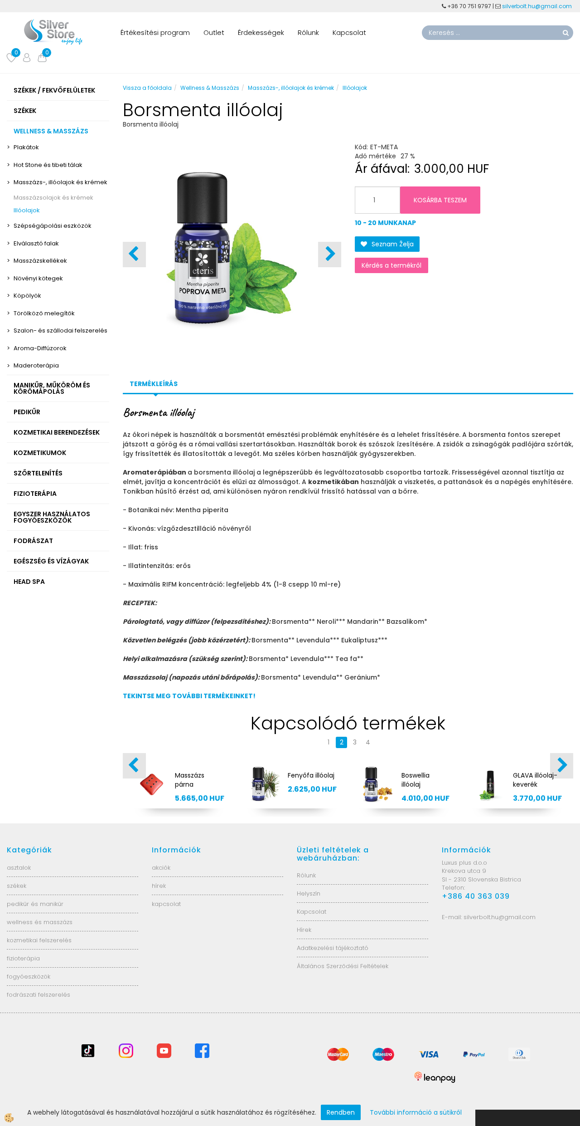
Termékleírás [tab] (154, 383)
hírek (159, 885)
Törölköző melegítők (44, 313)
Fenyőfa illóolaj (311, 775)
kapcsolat (166, 904)
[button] (329, 254)
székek (16, 885)
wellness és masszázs (39, 922)
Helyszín (308, 893)
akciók (161, 867)
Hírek (304, 929)
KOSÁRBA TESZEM (440, 200)
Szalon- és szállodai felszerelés (60, 330)
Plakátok (26, 147)
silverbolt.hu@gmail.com (537, 6)
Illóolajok (27, 210)
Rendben (341, 1112)
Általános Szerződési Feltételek (342, 966)
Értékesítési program (155, 32)
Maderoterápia (36, 365)
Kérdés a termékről (391, 265)
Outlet (213, 32)
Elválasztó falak (36, 243)
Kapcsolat (349, 32)
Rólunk (308, 32)
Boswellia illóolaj (415, 780)
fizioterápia (23, 958)
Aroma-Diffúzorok (40, 348)
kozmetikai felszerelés (39, 940)
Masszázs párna (189, 780)
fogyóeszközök (28, 976)
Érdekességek (261, 32)
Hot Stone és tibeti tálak (48, 165)
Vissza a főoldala (147, 88)
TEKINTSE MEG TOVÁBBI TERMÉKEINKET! (189, 695)
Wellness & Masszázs (209, 88)
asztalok (19, 867)
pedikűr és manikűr (35, 904)
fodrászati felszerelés (38, 994)
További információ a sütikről (416, 1112)
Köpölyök (27, 295)
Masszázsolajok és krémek (53, 197)
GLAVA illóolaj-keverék (535, 780)
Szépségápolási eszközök (53, 225)
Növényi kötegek (38, 278)
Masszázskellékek (40, 260)
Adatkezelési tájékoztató (332, 948)
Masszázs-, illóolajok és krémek (60, 182)
